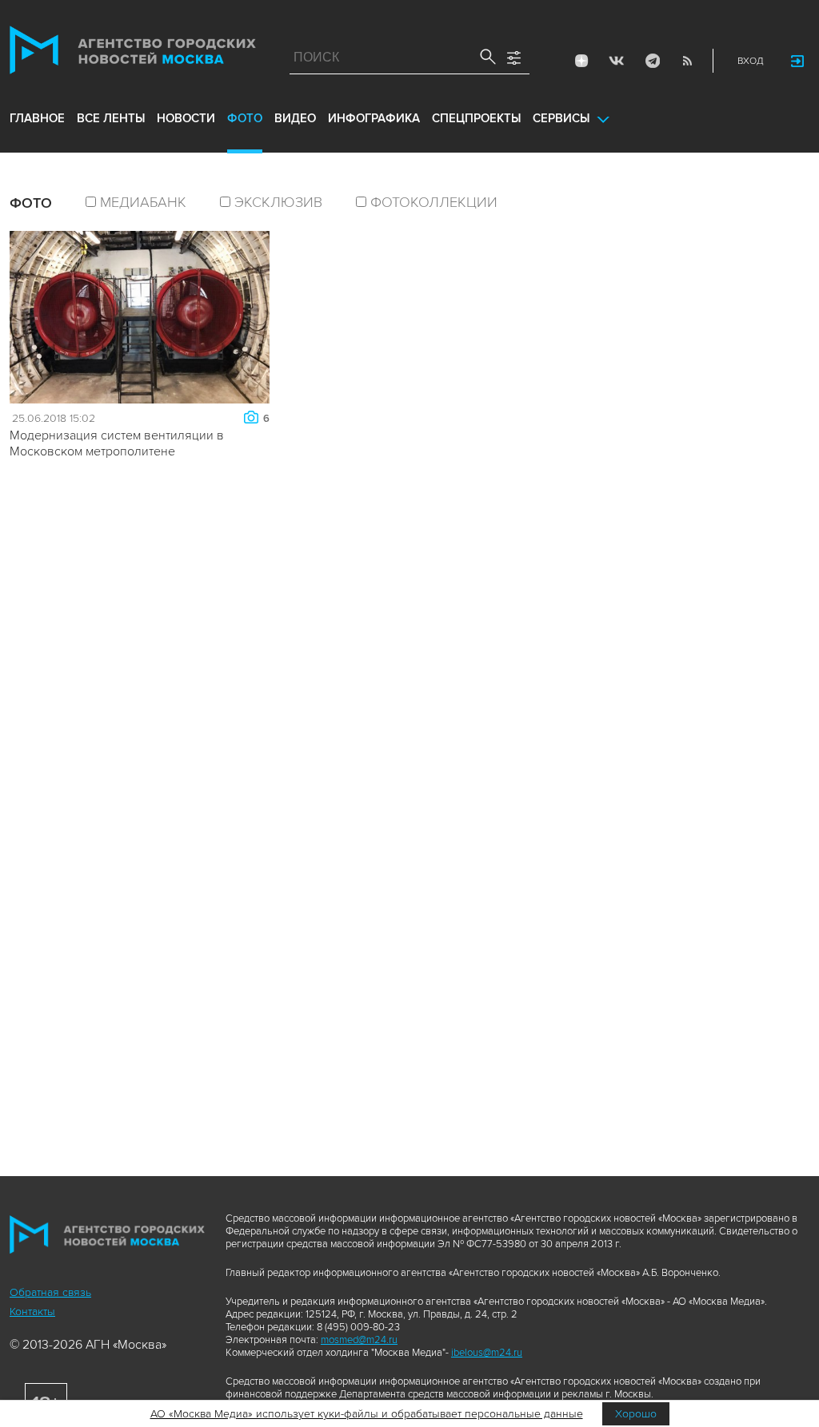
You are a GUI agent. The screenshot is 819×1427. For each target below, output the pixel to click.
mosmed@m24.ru (359, 1340)
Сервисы (561, 118)
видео (295, 118)
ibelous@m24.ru (486, 1352)
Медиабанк (143, 202)
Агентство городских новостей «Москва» (133, 53)
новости (186, 118)
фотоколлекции (433, 202)
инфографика (374, 118)
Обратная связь (50, 1292)
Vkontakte (617, 61)
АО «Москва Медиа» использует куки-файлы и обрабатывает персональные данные (366, 1414)
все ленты (111, 118)
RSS (687, 61)
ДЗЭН (581, 61)
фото (244, 118)
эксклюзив (278, 202)
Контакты (32, 1311)
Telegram (652, 61)
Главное (37, 118)
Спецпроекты (476, 118)
